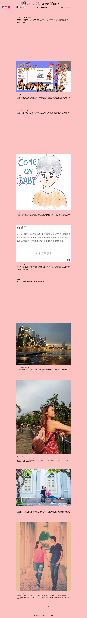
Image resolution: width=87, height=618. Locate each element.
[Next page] (48, 606)
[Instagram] (9, 7)
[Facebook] (3, 7)
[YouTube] (6, 7)
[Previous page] (38, 606)
